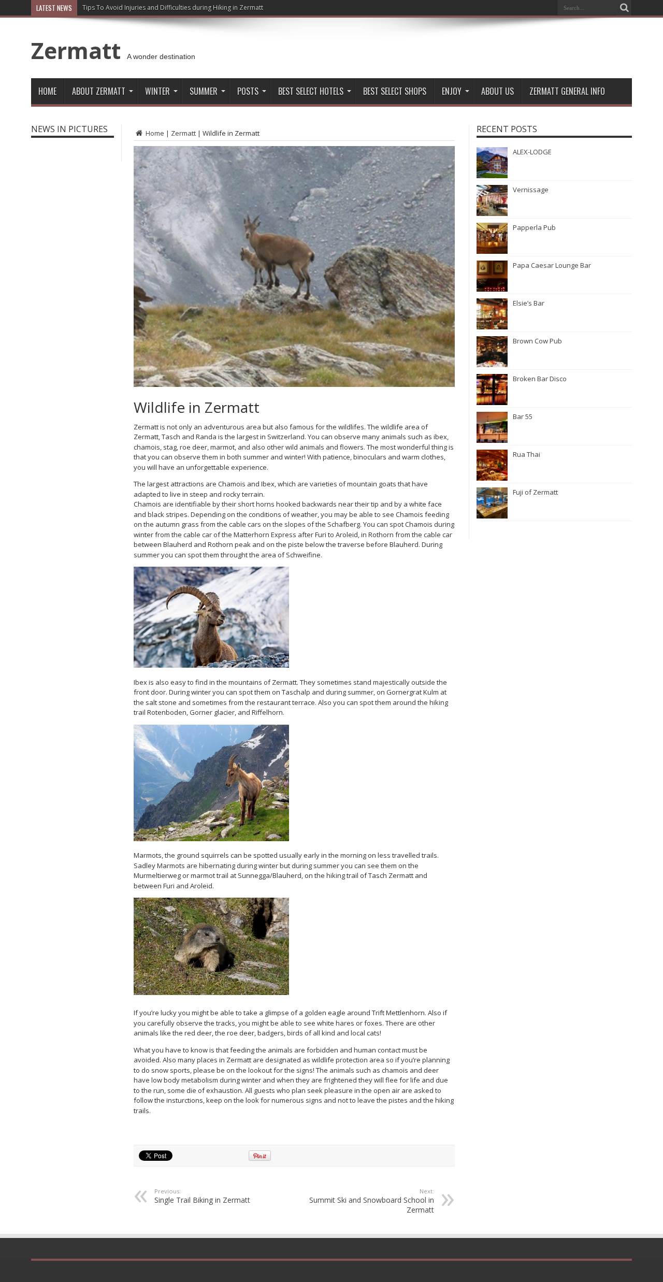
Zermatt (76, 50)
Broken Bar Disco (540, 378)
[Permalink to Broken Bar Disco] (492, 402)
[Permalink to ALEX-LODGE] (492, 175)
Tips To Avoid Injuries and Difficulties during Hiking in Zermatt (172, 7)
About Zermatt (98, 91)
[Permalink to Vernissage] (492, 213)
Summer (204, 91)
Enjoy (452, 91)
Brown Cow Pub (537, 340)
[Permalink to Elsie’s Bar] (492, 327)
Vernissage (531, 189)
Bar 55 (522, 416)
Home (47, 91)
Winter (157, 91)
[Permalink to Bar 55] (492, 440)
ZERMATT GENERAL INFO (567, 91)
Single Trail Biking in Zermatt (202, 1196)
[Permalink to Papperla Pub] (492, 251)
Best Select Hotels (310, 91)
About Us (497, 91)
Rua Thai (526, 454)
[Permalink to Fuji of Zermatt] (492, 516)
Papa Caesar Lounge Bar (552, 265)
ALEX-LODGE (532, 151)
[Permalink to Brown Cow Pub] (492, 364)
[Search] (624, 8)
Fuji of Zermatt (535, 492)
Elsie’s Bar (528, 303)
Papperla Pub (534, 227)
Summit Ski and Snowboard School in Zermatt (371, 1201)
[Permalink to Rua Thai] (492, 478)
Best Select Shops (394, 91)
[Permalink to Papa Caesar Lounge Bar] (492, 289)
